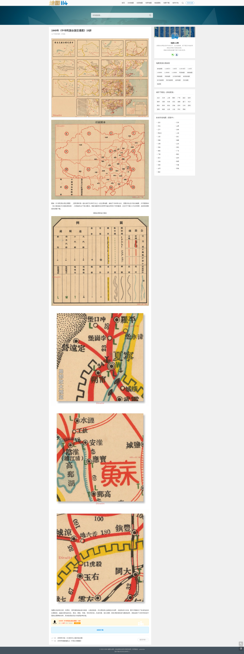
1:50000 (159, 72)
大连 (173, 109)
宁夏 (177, 165)
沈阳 (163, 101)
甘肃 (159, 165)
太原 (168, 109)
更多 (159, 172)
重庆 (173, 98)
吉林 (177, 129)
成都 (179, 101)
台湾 (159, 168)
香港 (184, 109)
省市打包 (175, 3)
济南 (173, 105)
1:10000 (174, 72)
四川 (159, 158)
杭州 (189, 98)
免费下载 (166, 3)
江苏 (159, 136)
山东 (177, 143)
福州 (158, 101)
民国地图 (182, 72)
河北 (159, 126)
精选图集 (158, 3)
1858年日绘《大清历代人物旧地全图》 (70, 638)
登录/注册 (190, 3)
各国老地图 (186, 76)
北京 (158, 98)
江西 (159, 143)
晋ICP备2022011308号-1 (122, 651)
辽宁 (159, 129)
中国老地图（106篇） (59, 34)
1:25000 (166, 72)
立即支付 (77, 623)
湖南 (159, 151)
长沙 (189, 101)
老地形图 (159, 68)
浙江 (177, 136)
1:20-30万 (182, 68)
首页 (123, 3)
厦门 (184, 101)
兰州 (184, 105)
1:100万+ (167, 68)
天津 (163, 98)
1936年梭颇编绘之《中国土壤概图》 (69, 641)
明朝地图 (159, 76)
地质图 (159, 84)
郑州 (163, 105)
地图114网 (111, 649)
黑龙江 (160, 133)
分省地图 (131, 3)
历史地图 (185, 80)
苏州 (179, 105)
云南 (159, 161)
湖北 (177, 147)
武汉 (173, 101)
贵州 (177, 158)
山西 (177, 126)
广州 (179, 98)
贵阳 (158, 109)
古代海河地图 (177, 76)
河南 (159, 147)
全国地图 (140, 3)
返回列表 (143, 639)
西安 (158, 105)
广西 (159, 154)
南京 (184, 98)
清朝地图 (189, 72)
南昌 (163, 109)
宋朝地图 (167, 76)
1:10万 (190, 68)
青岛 (168, 105)
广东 (177, 151)
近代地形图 (160, 80)
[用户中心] (176, 54)
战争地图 (178, 80)
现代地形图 (169, 80)
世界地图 (149, 3)
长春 (168, 101)
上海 (168, 98)
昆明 (189, 105)
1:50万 (175, 68)
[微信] (172, 54)
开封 (179, 109)
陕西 (177, 161)
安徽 (159, 140)
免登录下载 (100, 630)
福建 (177, 140)
